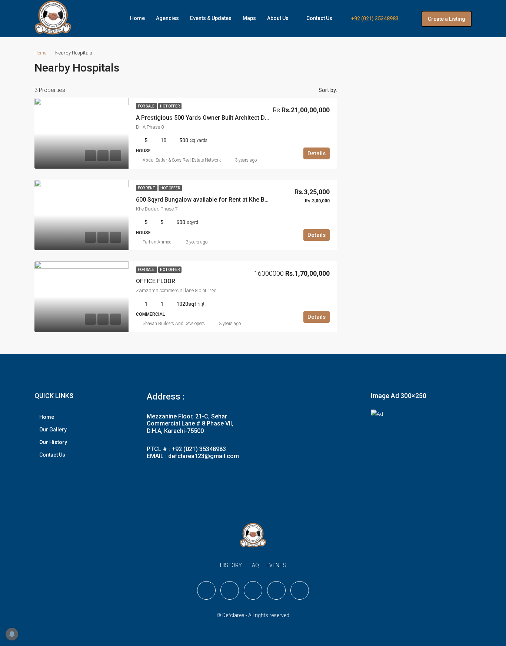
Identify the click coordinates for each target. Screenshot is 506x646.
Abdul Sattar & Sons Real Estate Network (182, 160)
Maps (249, 18)
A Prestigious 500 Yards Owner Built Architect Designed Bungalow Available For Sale (250, 117)
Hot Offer (170, 106)
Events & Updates (211, 18)
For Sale (146, 106)
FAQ (254, 565)
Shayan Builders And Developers (174, 323)
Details (316, 153)
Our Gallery (53, 430)
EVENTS (276, 565)
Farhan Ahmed (157, 242)
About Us (278, 18)
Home (137, 18)
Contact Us (319, 18)
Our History (53, 442)
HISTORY (231, 565)
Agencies (167, 18)
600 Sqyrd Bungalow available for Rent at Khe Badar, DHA (213, 199)
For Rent (147, 188)
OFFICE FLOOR (155, 281)
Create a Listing (446, 19)
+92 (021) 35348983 (374, 18)
